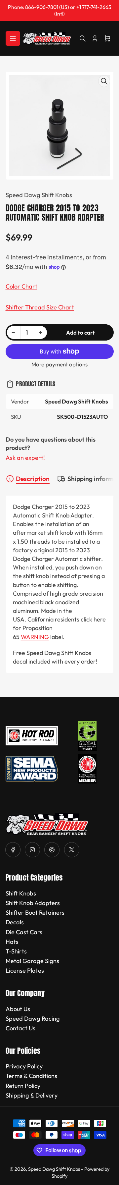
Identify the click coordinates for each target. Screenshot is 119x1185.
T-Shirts (16, 951)
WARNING (35, 637)
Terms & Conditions (31, 1076)
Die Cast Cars (24, 932)
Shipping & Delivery (32, 1095)
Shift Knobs (21, 893)
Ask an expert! (25, 457)
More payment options (59, 364)
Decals (15, 922)
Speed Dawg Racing (33, 1018)
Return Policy (23, 1086)
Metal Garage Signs (32, 961)
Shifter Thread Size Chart (40, 307)
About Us (18, 1009)
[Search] (82, 38)
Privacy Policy (24, 1066)
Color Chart (21, 286)
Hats (12, 941)
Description (33, 479)
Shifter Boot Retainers (35, 912)
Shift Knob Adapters (33, 903)
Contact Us (20, 1028)
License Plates (25, 970)
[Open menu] (13, 38)
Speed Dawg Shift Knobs (39, 195)
